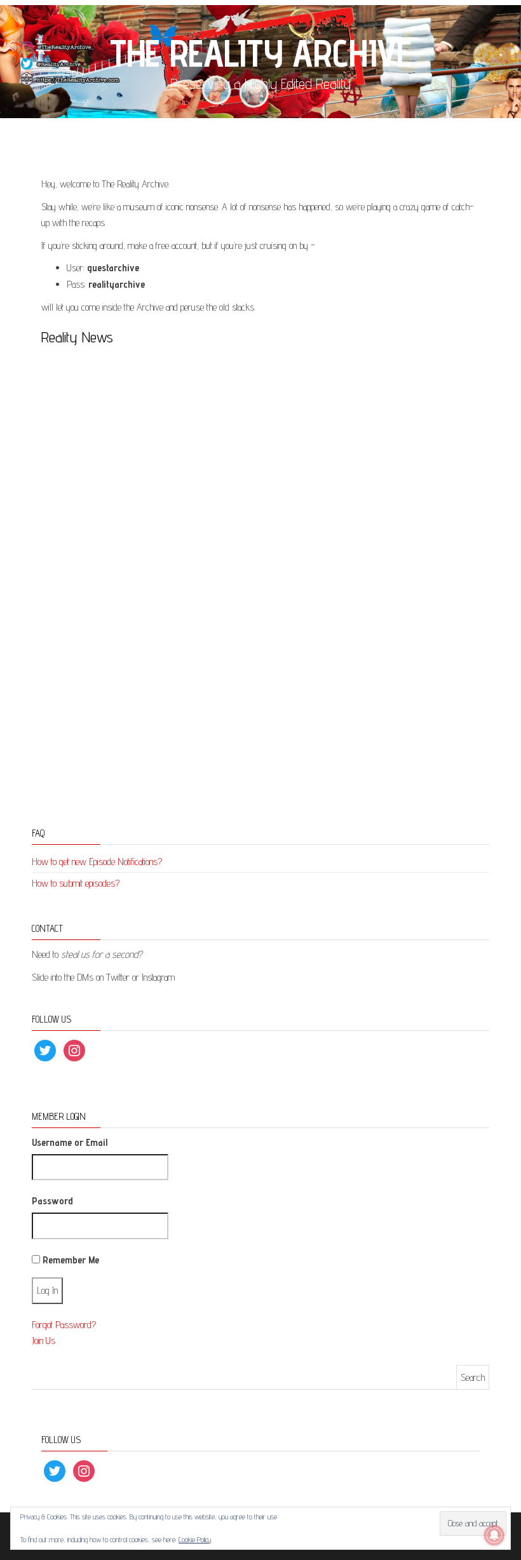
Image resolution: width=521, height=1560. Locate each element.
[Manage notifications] (494, 1535)
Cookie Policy (195, 1539)
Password (52, 1201)
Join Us (43, 1341)
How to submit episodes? (75, 883)
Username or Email (69, 1142)
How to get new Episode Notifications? (97, 862)
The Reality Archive (260, 53)
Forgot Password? (64, 1325)
